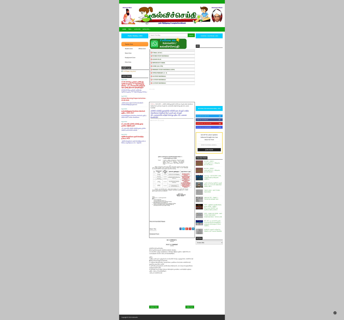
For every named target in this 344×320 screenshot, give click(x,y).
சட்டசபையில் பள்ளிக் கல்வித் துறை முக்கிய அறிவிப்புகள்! (132, 125)
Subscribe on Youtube (204, 123)
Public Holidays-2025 (134, 36)
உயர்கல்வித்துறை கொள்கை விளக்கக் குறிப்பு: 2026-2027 (133, 112)
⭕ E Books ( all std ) (156, 52)
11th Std (137, 29)
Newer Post (153, 307)
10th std (146, 29)
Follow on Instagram (204, 127)
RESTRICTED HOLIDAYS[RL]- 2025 (209, 108)
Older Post (190, 307)
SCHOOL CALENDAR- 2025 (209, 36)
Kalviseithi (135, 317)
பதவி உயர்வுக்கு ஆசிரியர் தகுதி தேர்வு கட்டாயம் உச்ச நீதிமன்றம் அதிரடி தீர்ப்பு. (213, 184)
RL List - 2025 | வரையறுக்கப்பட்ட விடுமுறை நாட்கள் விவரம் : (212, 163)
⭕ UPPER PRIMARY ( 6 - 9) (159, 73)
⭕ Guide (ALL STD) (157, 66)
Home (124, 29)
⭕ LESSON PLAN (156, 59)
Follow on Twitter (203, 116)
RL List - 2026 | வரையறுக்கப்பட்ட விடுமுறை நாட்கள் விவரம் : (212, 170)
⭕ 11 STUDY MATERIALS (158, 79)
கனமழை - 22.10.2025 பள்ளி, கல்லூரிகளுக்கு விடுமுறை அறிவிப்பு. (212, 177)
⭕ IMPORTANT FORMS (158, 62)
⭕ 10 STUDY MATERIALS (158, 76)
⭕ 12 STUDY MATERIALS (158, 83)
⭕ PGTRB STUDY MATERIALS (160, 56)
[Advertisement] (172, 96)
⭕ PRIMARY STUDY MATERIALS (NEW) (163, 69)
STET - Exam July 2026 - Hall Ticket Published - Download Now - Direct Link (213, 215)
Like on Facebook (202, 119)
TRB (129, 29)
